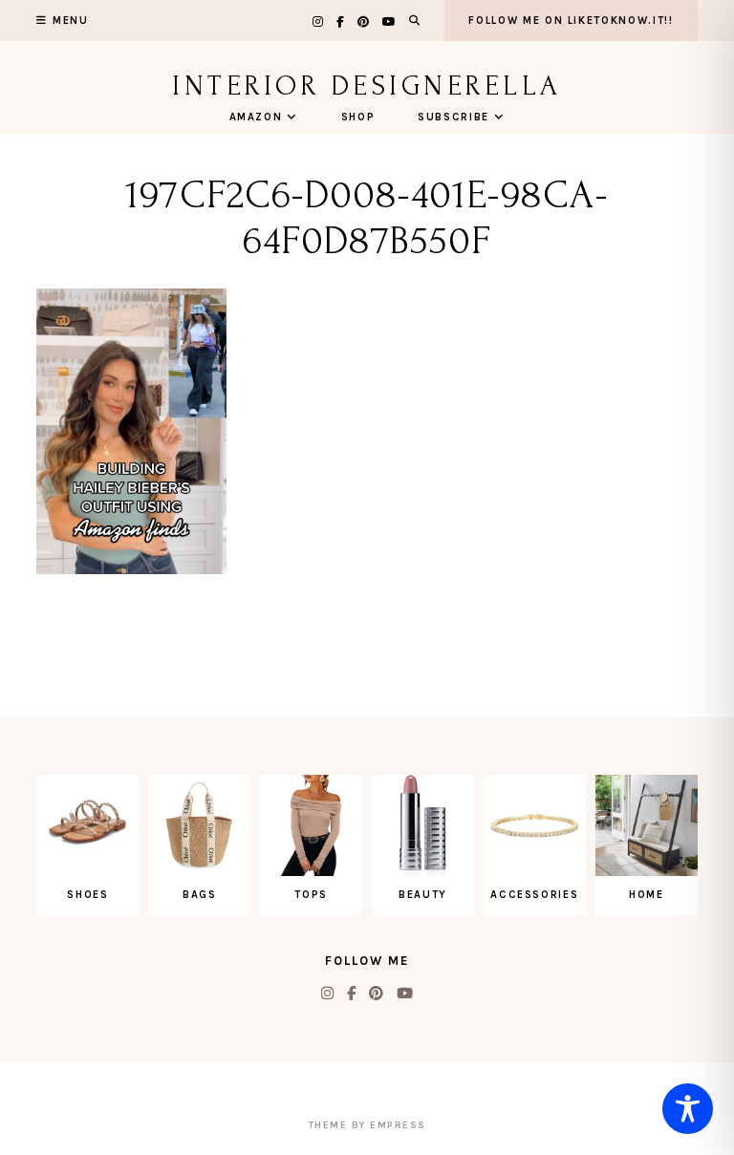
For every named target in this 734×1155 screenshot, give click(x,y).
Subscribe (453, 117)
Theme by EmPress (367, 1125)
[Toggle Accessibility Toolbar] (687, 1108)
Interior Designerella (367, 85)
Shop (358, 117)
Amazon (256, 117)
